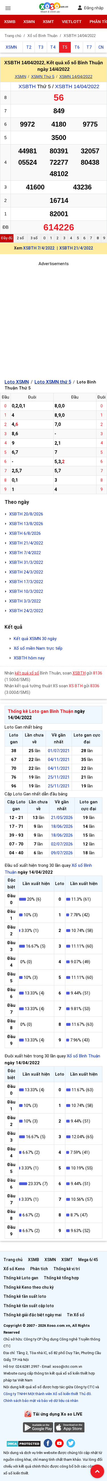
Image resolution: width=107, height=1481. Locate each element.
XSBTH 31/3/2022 (26, 562)
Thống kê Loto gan (20, 1278)
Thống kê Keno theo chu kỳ (28, 1287)
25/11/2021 (59, 777)
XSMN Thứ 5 (42, 76)
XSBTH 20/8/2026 (26, 514)
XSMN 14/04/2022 (75, 76)
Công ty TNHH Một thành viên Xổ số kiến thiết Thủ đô (47, 1394)
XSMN (29, 21)
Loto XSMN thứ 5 (53, 382)
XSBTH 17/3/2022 (26, 581)
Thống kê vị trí (66, 1269)
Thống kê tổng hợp (61, 1278)
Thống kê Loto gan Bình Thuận (40, 711)
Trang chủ (13, 1259)
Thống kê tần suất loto (24, 1296)
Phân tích (39, 1269)
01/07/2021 (59, 750)
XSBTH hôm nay (29, 658)
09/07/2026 (62, 852)
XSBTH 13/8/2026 (26, 523)
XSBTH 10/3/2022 (26, 591)
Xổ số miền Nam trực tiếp (38, 648)
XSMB (9, 21)
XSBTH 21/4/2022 (76, 248)
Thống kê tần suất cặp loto (28, 1305)
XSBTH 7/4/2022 (38, 248)
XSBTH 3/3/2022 (25, 601)
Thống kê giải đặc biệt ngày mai (32, 1315)
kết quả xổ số (27, 673)
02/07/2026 (62, 844)
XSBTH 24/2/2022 (26, 610)
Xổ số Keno (14, 1269)
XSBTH (27, 86)
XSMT (48, 21)
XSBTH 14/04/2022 (77, 86)
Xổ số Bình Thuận (83, 1056)
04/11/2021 (59, 759)
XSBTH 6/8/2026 (25, 533)
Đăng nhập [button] (94, 8)
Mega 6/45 (88, 1259)
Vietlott (72, 21)
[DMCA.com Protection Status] (23, 1444)
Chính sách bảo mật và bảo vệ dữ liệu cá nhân (40, 1401)
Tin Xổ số (75, 1315)
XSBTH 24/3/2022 (26, 572)
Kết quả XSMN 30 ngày (35, 638)
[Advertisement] (53, 320)
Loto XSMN (17, 382)
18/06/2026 (62, 826)
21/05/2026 (62, 817)
